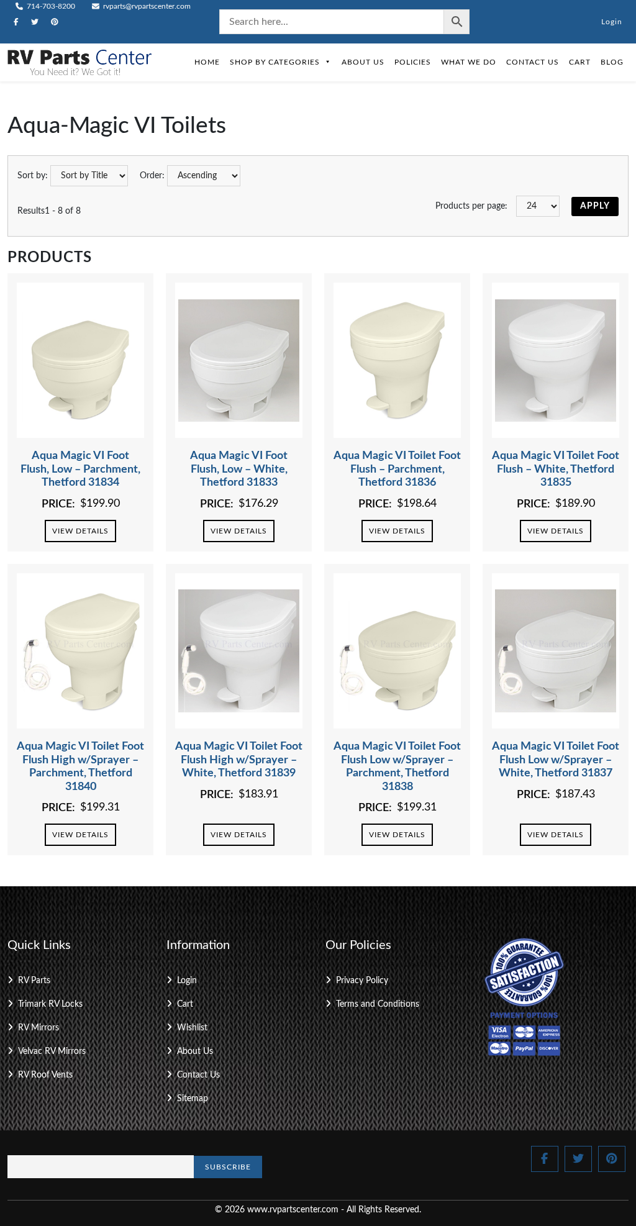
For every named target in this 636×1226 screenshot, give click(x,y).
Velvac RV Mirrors (52, 1051)
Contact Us (532, 62)
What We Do (468, 62)
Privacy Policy (362, 980)
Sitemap (192, 1098)
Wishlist (192, 1028)
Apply (595, 206)
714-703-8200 (50, 6)
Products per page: (471, 206)
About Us (363, 62)
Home (207, 62)
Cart (580, 62)
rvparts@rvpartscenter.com (146, 6)
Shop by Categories (275, 62)
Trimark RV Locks (50, 1004)
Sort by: (32, 175)
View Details (80, 531)
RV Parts (34, 980)
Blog (612, 62)
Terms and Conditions (377, 1004)
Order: (152, 175)
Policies (412, 62)
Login (611, 21)
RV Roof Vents (45, 1075)
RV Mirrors (38, 1028)
